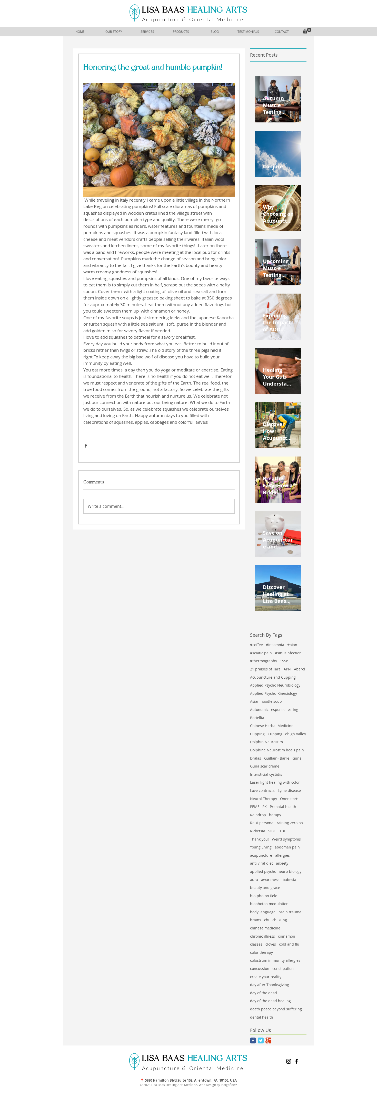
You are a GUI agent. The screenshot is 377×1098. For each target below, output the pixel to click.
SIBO (272, 830)
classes (256, 944)
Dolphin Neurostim (266, 741)
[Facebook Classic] (253, 1040)
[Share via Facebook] (85, 445)
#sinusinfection (288, 652)
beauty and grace (265, 887)
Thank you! (259, 839)
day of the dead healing (270, 1000)
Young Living (261, 847)
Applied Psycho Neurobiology (275, 685)
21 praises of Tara (265, 669)
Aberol (299, 669)
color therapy (261, 952)
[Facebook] (296, 1061)
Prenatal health (283, 806)
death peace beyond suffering (276, 1009)
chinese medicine (265, 928)
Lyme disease (289, 790)
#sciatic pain (261, 652)
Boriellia (257, 717)
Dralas (255, 758)
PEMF (254, 806)
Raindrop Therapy (265, 814)
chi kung (279, 919)
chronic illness (262, 936)
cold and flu (289, 944)
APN (287, 669)
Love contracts (262, 790)
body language (262, 911)
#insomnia (275, 644)
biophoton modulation (269, 903)
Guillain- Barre (276, 758)
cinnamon (286, 936)
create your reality (265, 976)
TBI (282, 830)
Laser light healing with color (275, 782)
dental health (261, 1017)
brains (255, 919)
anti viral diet (261, 863)
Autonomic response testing (274, 709)
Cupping (257, 733)
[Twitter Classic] (261, 1040)
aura (254, 879)
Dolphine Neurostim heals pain (277, 750)
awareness (270, 879)
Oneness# (288, 798)
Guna (297, 758)
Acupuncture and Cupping (273, 677)
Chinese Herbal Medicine (271, 725)
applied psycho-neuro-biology (275, 871)
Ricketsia (257, 830)
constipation (283, 968)
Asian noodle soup (266, 701)
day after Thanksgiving (269, 984)
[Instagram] (288, 1061)
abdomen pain (287, 847)
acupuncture (261, 855)
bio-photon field (263, 895)
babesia (289, 879)
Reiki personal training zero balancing (278, 822)
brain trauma (290, 911)
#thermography (263, 660)
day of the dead (263, 992)
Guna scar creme (264, 766)
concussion (259, 968)
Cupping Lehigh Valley (287, 733)
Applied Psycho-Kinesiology (273, 693)
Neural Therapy (263, 798)
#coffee (256, 644)
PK (264, 806)
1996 (284, 660)
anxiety (282, 863)
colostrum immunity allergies (275, 960)
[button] (307, 31)
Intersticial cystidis (266, 774)
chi (266, 919)
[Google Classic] (268, 1040)
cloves (270, 944)
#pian (292, 644)
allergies (282, 855)
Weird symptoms (286, 839)
